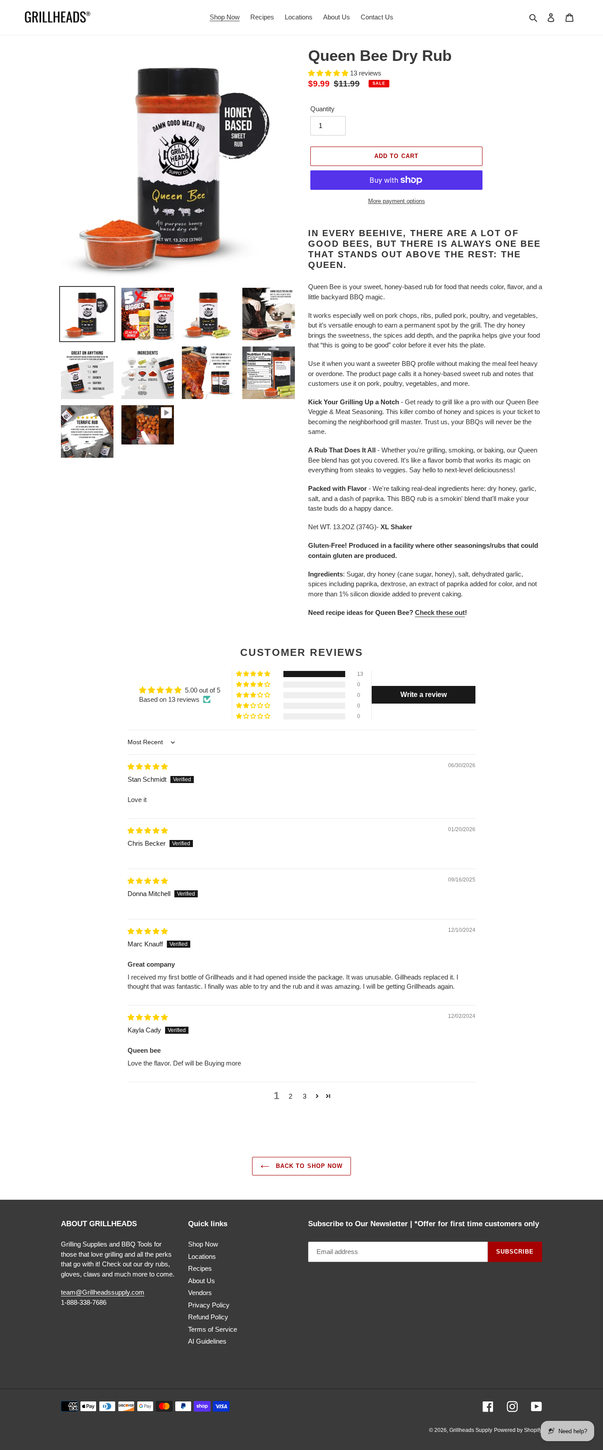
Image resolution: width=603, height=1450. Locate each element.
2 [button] (290, 1096)
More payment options (396, 201)
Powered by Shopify (518, 1430)
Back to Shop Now (308, 1166)
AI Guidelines (207, 1341)
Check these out (440, 612)
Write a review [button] (423, 694)
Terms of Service (212, 1329)
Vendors (200, 1292)
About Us (201, 1280)
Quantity (322, 109)
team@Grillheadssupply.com (102, 1292)
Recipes (200, 1268)
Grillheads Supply (470, 1430)
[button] (329, 73)
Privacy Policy (209, 1305)
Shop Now (203, 1244)
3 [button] (304, 1096)
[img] (148, 766)
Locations (202, 1256)
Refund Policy (208, 1317)
